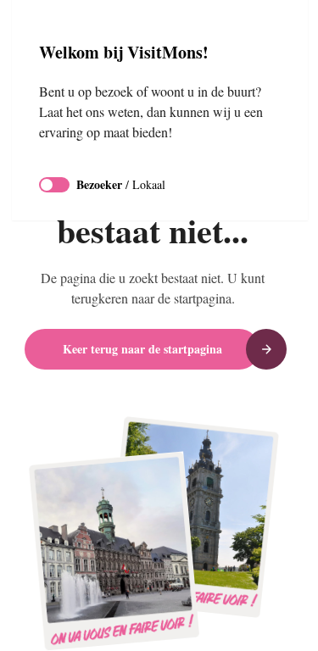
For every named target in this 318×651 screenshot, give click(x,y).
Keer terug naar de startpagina (142, 349)
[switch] (54, 205)
